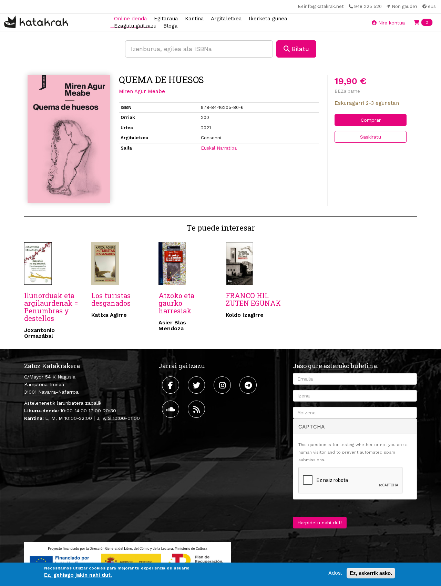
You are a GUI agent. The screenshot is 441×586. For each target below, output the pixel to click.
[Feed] (197, 409)
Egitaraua (166, 18)
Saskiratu (370, 137)
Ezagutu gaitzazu (135, 26)
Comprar (371, 120)
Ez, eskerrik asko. (371, 573)
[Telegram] (248, 385)
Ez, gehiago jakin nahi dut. (78, 575)
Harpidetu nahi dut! (319, 522)
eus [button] (431, 6)
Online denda (130, 18)
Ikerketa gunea (268, 18)
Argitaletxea (226, 18)
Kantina (194, 18)
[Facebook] (171, 385)
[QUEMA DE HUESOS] (69, 139)
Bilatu (299, 48)
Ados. (335, 573)
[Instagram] (223, 385)
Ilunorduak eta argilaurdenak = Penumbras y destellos (51, 307)
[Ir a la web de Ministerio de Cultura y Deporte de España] (127, 560)
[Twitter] (197, 385)
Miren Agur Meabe (142, 91)
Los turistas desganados (111, 299)
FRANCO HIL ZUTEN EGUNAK (253, 299)
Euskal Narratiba (219, 148)
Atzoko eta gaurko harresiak (176, 303)
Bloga (170, 26)
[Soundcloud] (171, 409)
